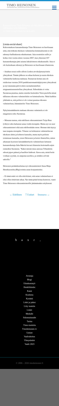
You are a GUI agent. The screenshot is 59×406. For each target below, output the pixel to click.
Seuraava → (43, 194)
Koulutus (29, 295)
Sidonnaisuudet (29, 317)
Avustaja (29, 276)
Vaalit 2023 (29, 344)
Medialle (29, 314)
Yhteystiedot (29, 340)
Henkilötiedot (29, 287)
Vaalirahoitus (29, 336)
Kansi (29, 291)
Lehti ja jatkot (29, 302)
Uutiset (6, 31)
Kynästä (29, 298)
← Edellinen (16, 194)
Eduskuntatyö (29, 283)
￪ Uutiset (29, 194)
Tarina (29, 321)
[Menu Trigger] (54, 7)
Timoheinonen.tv (29, 329)
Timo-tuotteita (29, 325)
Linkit (29, 310)
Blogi (29, 280)
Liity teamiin (29, 306)
